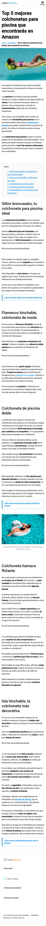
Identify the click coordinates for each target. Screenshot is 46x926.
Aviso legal (8, 868)
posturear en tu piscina (25, 375)
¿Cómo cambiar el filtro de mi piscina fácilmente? (23, 298)
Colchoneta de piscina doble (20, 184)
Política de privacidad (12, 888)
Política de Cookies (11, 898)
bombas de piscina (23, 799)
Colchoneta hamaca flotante (20, 187)
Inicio (4, 43)
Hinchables (12, 43)
